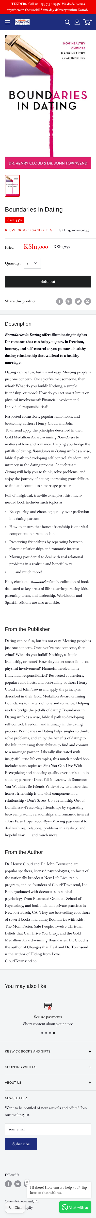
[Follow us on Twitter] (17, 1183)
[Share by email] (87, 301)
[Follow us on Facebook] (8, 1183)
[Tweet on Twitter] (78, 301)
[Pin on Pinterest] (68, 301)
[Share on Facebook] (59, 301)
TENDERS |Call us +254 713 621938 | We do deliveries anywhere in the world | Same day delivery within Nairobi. (48, 7)
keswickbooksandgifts (28, 230)
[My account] (77, 22)
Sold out (48, 281)
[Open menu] (7, 22)
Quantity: (13, 263)
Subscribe (21, 1143)
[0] (87, 22)
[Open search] (67, 22)
